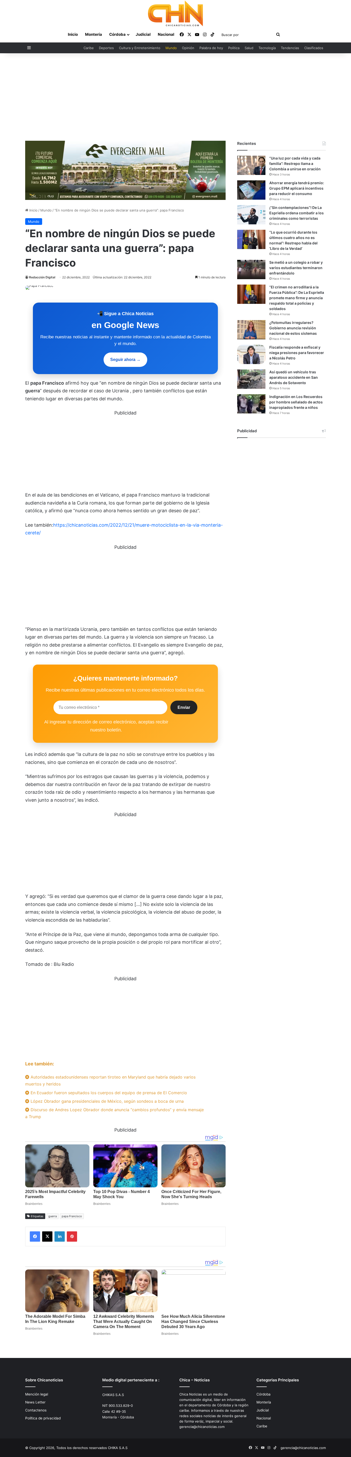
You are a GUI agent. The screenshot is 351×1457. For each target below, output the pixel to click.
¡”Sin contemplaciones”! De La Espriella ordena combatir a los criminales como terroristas (296, 212)
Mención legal (36, 1394)
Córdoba (117, 34)
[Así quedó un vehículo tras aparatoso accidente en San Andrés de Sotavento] (251, 379)
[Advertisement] (175, 97)
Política (233, 48)
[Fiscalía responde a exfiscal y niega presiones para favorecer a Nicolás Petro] (251, 354)
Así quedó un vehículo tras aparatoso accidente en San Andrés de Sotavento (293, 377)
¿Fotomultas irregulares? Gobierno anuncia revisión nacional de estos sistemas (293, 327)
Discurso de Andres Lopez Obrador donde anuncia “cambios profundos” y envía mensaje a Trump (114, 1113)
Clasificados (313, 48)
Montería (93, 34)
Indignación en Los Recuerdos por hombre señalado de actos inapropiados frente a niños (296, 402)
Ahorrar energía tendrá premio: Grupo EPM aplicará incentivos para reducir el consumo (296, 188)
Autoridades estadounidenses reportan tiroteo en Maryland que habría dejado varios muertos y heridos (110, 1080)
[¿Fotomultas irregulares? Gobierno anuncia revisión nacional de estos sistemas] (251, 329)
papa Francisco (72, 1216)
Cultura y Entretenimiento (139, 48)
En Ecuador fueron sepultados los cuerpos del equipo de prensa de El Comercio (108, 1092)
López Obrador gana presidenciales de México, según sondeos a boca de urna (106, 1101)
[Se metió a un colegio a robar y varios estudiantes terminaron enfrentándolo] (251, 269)
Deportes (106, 48)
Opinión (188, 48)
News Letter (35, 1402)
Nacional (166, 34)
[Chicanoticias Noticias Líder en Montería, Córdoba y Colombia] (175, 13)
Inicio (73, 34)
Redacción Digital (42, 277)
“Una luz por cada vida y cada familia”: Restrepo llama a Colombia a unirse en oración (295, 163)
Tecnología (267, 48)
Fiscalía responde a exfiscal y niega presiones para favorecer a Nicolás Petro (296, 352)
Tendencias (290, 48)
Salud (249, 48)
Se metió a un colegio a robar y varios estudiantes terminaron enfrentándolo (296, 267)
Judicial (143, 34)
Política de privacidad (43, 1418)
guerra (52, 1216)
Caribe (89, 48)
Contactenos (36, 1410)
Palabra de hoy (211, 48)
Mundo (171, 48)
